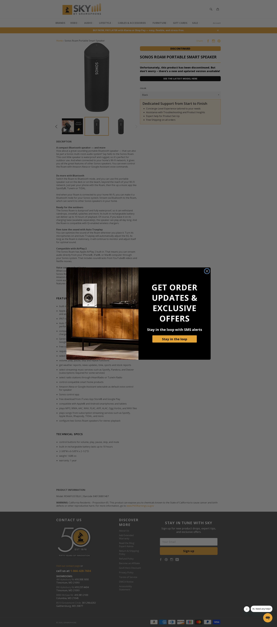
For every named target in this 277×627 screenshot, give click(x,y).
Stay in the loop (174, 339)
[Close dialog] (206, 271)
